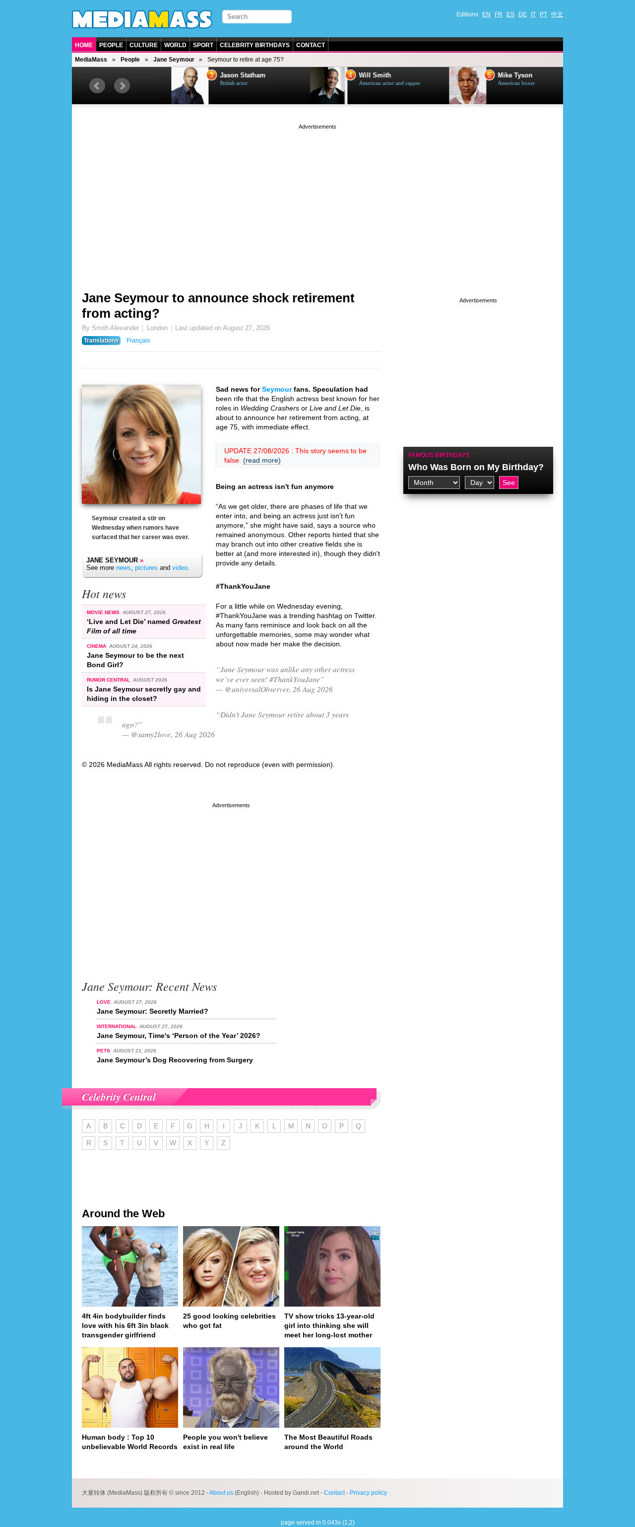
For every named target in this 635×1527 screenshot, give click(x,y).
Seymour (277, 389)
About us (221, 1492)
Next (122, 86)
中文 (557, 14)
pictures (146, 567)
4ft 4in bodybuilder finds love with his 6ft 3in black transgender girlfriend (125, 1325)
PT (543, 14)
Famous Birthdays (439, 455)
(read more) (262, 460)
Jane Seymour (173, 59)
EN (486, 14)
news (123, 567)
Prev (97, 86)
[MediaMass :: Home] (142, 19)
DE (522, 14)
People (111, 45)
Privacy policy (368, 1492)
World (175, 45)
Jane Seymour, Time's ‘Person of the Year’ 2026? (178, 1036)
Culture (143, 45)
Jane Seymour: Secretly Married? (152, 1011)
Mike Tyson (487, 75)
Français (138, 340)
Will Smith (347, 75)
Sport (203, 45)
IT (533, 14)
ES (510, 14)
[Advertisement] (317, 201)
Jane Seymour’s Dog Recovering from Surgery (175, 1060)
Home (84, 45)
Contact (310, 45)
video (180, 567)
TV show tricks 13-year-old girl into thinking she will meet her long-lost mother (329, 1325)
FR (499, 14)
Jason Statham (215, 75)
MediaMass (91, 59)
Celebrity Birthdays (255, 45)
